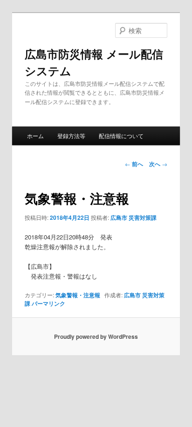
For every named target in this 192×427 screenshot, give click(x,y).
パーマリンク (48, 303)
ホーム (35, 136)
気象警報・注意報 (77, 295)
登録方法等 (71, 136)
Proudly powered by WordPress (96, 336)
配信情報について (121, 136)
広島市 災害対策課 (133, 217)
